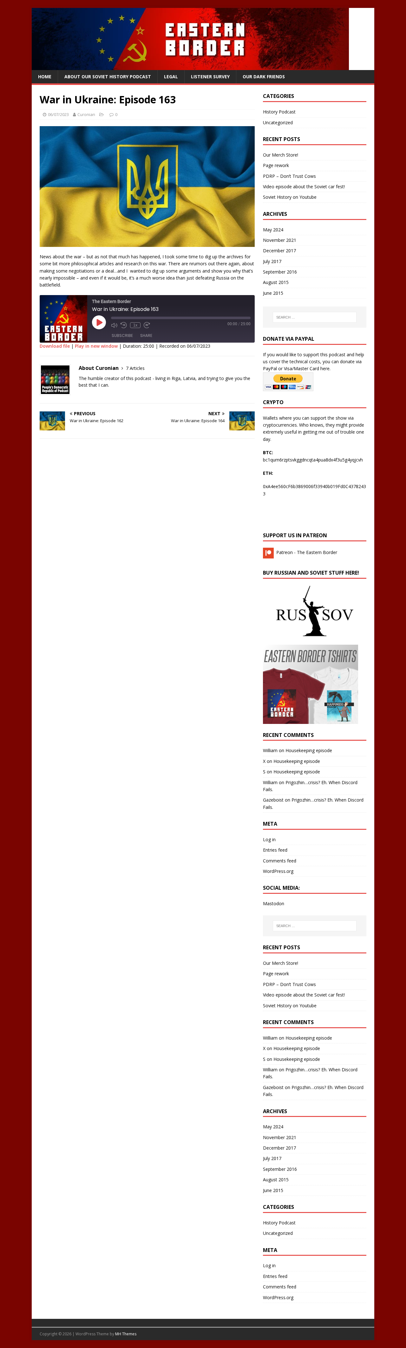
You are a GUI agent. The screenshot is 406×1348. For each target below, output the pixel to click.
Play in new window (96, 346)
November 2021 (279, 240)
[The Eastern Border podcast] (190, 66)
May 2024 (273, 230)
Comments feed (279, 861)
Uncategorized (278, 122)
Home (44, 77)
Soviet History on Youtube (290, 197)
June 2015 (273, 293)
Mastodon (273, 903)
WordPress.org (278, 871)
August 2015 (276, 282)
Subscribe (122, 335)
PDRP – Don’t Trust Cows (289, 176)
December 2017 (279, 251)
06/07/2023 (58, 114)
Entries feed (275, 850)
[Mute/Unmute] (114, 325)
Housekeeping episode (308, 750)
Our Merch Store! (280, 155)
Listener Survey (210, 77)
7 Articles (135, 368)
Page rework (276, 165)
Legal (171, 77)
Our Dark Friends (264, 77)
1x (135, 325)
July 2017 (272, 261)
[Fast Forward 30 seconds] (147, 325)
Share (146, 335)
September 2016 (280, 272)
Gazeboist (273, 800)
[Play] (99, 322)
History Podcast (279, 112)
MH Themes (125, 1334)
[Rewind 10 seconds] (124, 325)
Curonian (86, 114)
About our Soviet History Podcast (107, 77)
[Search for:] (314, 317)
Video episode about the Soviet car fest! (304, 187)
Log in (269, 839)
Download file (55, 346)
